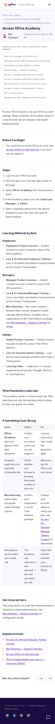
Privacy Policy (11, 709)
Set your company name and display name (24, 79)
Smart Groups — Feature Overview (20, 70)
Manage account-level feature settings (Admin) (28, 23)
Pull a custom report (13, 93)
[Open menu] (49, 5)
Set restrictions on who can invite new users (25, 83)
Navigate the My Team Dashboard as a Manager (27, 61)
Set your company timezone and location (23, 74)
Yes (41, 678)
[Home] (10, 5)
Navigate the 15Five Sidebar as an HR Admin (25, 97)
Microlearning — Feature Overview (29, 322)
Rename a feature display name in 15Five (23, 88)
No (50, 678)
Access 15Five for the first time (22, 149)
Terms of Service (36, 705)
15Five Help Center (11, 15)
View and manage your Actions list (20, 56)
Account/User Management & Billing (23, 19)
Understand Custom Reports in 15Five (22, 65)
